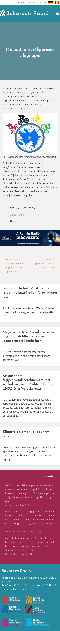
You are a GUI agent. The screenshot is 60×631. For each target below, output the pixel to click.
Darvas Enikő (17, 214)
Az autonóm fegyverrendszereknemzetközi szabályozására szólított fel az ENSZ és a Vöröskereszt (27, 382)
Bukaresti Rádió (27, 13)
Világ (15, 221)
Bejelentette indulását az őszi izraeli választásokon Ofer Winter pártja (30, 293)
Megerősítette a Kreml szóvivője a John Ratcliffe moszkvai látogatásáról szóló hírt (29, 336)
